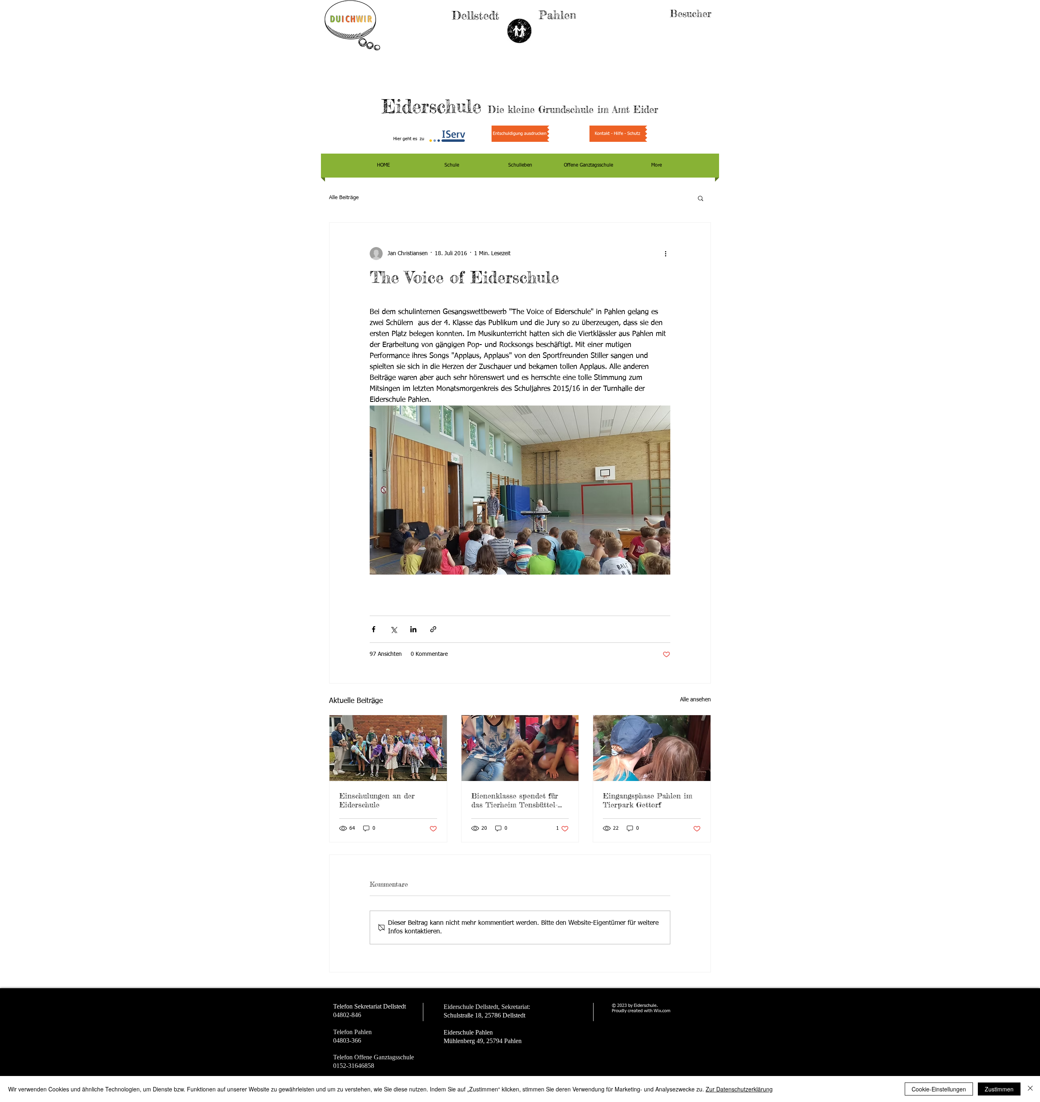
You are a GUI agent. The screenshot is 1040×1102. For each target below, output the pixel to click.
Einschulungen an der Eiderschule (377, 800)
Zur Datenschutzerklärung (739, 1089)
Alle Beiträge (344, 197)
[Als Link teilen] (433, 629)
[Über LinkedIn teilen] (413, 629)
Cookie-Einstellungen (939, 1089)
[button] (700, 198)
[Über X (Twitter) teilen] (393, 629)
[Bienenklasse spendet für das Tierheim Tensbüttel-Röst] (520, 748)
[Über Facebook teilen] (373, 629)
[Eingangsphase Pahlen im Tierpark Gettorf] (652, 748)
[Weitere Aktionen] (665, 253)
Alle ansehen (695, 700)
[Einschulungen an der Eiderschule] (388, 748)
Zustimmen (999, 1089)
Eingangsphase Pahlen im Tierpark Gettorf (647, 800)
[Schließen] (1030, 1088)
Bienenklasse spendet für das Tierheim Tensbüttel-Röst (514, 800)
